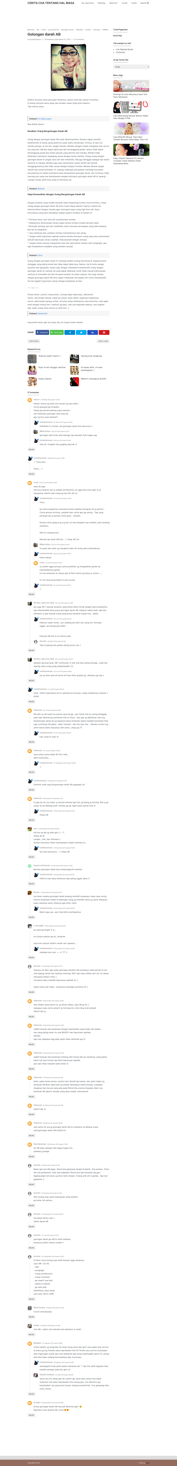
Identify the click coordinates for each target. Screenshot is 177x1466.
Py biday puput (45, 119)
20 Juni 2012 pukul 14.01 (64, 659)
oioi (35, 828)
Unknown (38, 710)
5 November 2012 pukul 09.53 (64, 908)
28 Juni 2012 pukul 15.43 (60, 544)
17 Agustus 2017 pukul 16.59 (52, 1343)
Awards (143, 3)
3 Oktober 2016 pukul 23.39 (50, 1325)
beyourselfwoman (42, 865)
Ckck (40, 255)
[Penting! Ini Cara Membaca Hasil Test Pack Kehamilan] (131, 91)
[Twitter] (81, 332)
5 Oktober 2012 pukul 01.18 (57, 781)
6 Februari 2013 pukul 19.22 (52, 1123)
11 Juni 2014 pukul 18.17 (50, 1235)
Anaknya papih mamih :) (49, 356)
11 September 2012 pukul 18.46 (64, 763)
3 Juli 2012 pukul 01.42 (53, 563)
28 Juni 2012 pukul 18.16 (62, 440)
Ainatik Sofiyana (47, 1374)
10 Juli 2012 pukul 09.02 (62, 585)
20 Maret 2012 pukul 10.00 (50, 400)
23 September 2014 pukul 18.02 (52, 1256)
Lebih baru (34, 341)
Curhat (134, 3)
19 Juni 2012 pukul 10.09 (62, 498)
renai (36, 482)
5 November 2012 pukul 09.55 (64, 948)
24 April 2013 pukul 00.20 (50, 1165)
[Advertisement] (88, 16)
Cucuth (124, 3)
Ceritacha (120, 52)
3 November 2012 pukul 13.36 (62, 865)
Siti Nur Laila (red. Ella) (44, 603)
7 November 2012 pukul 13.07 (52, 966)
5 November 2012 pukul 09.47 (55, 926)
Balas (31, 449)
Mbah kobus (45, 431)
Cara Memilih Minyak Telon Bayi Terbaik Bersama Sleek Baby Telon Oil (130, 138)
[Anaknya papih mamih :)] (32, 358)
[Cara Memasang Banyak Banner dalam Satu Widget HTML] (131, 112)
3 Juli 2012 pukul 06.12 (55, 689)
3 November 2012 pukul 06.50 (48, 829)
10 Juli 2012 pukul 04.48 (51, 710)
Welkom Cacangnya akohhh (93, 378)
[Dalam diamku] (32, 381)
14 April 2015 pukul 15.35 (54, 1308)
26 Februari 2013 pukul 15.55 (57, 1144)
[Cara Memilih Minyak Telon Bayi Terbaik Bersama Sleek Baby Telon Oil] (131, 134)
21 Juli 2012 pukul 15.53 (51, 751)
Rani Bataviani (40, 1144)
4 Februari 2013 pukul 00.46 (53, 1077)
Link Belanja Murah (124, 49)
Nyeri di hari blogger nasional (52, 367)
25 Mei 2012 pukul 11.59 (56, 458)
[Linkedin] (92, 332)
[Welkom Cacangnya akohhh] (74, 381)
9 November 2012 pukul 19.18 (53, 1001)
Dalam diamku (45, 378)
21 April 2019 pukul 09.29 (64, 1375)
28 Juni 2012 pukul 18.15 (62, 553)
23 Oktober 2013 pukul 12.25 (51, 1193)
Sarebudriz (43, 313)
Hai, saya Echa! (88, 3)
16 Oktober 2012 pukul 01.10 (52, 798)
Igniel (147, 1463)
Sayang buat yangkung (91, 356)
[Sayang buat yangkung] (74, 358)
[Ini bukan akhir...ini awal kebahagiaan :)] (74, 370)
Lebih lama (103, 341)
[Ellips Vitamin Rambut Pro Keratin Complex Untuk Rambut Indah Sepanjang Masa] (131, 155)
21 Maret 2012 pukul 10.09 (63, 422)
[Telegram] (69, 332)
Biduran (41, 188)
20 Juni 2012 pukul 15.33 (62, 619)
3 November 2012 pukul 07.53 (64, 811)
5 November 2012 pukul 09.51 (64, 874)
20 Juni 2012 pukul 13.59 (64, 603)
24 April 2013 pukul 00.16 (56, 641)
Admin (36, 1325)
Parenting (101, 3)
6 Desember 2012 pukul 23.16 (53, 1025)
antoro (37, 399)
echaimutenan (46, 422)
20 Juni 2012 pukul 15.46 (62, 671)
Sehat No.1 (113, 3)
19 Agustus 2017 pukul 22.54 (63, 1362)
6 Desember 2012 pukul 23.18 (53, 1053)
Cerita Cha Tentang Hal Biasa (51, 3)
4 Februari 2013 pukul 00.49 (53, 1105)
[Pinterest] (104, 332)
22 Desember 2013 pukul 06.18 (52, 1214)
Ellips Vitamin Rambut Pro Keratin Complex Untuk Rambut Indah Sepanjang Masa (128, 161)
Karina (37, 892)
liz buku (37, 1402)
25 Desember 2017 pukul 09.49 (52, 1403)
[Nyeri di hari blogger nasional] (32, 370)
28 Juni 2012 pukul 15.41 (60, 431)
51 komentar (79, 39)
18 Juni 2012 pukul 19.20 (48, 482)
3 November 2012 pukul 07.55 (64, 848)
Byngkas (37, 1343)
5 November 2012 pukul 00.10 (51, 892)
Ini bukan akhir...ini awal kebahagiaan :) (91, 368)
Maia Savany (39, 1307)
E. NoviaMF (39, 926)
